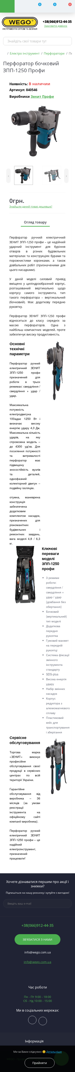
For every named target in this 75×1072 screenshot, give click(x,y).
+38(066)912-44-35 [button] (37, 925)
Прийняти (39, 1063)
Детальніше (54, 1052)
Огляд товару (35, 222)
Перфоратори (54, 53)
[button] (57, 22)
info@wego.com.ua (37, 962)
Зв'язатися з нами (37, 939)
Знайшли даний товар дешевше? (30, 206)
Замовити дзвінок (55, 26)
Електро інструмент (25, 53)
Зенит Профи (42, 96)
